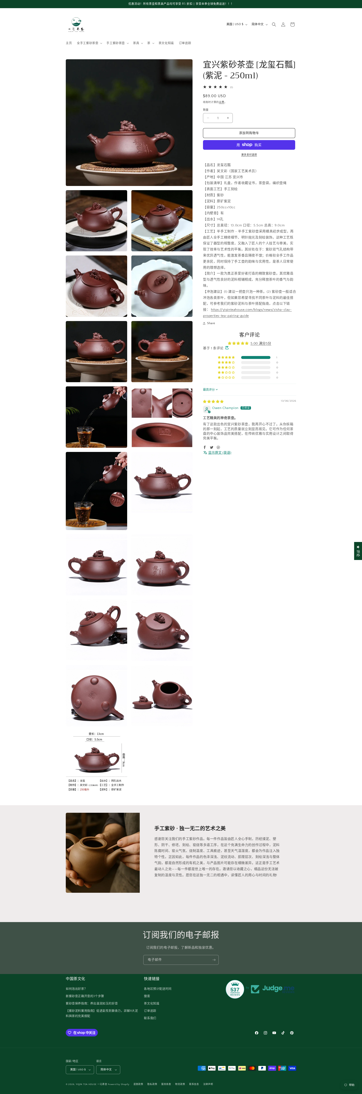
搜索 (147, 996)
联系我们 (150, 1018)
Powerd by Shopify (118, 1084)
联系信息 (194, 1084)
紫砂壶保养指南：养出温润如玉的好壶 (92, 1003)
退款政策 (138, 1084)
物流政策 (180, 1084)
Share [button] (211, 323)
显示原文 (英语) (219, 453)
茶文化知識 (151, 1003)
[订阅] (213, 960)
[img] (213, 401)
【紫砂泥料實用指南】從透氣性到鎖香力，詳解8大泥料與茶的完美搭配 (102, 1013)
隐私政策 (152, 1084)
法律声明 (208, 1084)
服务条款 (166, 1084)
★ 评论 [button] (358, 551)
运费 (221, 102)
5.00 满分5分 (261, 343)
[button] (89, 43)
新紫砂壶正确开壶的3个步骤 (85, 996)
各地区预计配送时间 (157, 989)
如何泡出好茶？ (76, 989)
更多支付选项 (249, 154)
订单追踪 (150, 1011)
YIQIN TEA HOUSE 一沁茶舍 (92, 1084)
